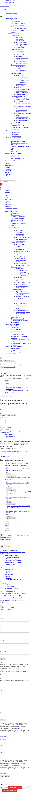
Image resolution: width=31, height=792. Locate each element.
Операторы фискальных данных (19, 28)
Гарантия (8, 201)
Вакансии (8, 204)
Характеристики (10, 436)
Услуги (8, 197)
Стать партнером (4, 6)
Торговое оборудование (12, 33)
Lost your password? (9, 367)
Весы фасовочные (21, 42)
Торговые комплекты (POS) (23, 89)
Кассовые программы (17, 26)
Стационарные (20, 54)
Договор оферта (10, 586)
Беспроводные (20, 51)
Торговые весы (15, 35)
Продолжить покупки (9, 790)
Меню (7, 190)
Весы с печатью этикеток (22, 44)
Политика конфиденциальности (8, 550)
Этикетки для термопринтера (19, 158)
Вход (2, 367)
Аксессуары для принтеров (23, 72)
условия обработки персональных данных (11, 600)
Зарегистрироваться (11, 13)
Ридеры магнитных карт (22, 92)
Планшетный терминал (22, 117)
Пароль (2, 364)
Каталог (8, 192)
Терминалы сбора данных (18, 96)
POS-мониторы (20, 75)
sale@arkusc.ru (10, 2)
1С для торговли (10, 160)
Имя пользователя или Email (8, 360)
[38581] (7, 481)
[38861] (7, 467)
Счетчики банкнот (15, 132)
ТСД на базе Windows (21, 110)
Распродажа (9, 196)
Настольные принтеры (22, 63)
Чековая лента (15, 155)
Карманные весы (20, 47)
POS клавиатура (20, 87)
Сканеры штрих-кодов (17, 49)
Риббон (13, 156)
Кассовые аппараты (11, 18)
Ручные (18, 52)
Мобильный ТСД (20, 101)
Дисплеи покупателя (21, 91)
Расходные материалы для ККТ (14, 153)
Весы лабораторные (21, 46)
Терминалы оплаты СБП (17, 125)
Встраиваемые (20, 56)
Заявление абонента (12, 588)
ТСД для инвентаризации (22, 99)
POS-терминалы (20, 85)
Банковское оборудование (13, 130)
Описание (9, 434)
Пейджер (13, 139)
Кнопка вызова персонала (18, 141)
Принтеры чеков (15, 59)
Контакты (8, 206)
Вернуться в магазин (14, 787)
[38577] (7, 509)
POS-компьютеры (20, 84)
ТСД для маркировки (21, 111)
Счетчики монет (15, 134)
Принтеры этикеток (21, 70)
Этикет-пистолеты (20, 94)
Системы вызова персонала (14, 137)
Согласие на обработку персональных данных (12, 552)
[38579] (7, 495)
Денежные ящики (15, 124)
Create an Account (4, 373)
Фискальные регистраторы (18, 23)
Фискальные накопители (17, 25)
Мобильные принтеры (21, 61)
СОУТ (8, 585)
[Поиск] (1, 184)
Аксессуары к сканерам (22, 58)
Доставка (8, 199)
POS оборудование (16, 73)
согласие (7, 663)
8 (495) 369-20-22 (11, 0)
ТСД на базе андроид (21, 98)
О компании (9, 202)
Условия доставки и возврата (14, 579)
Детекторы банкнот (16, 136)
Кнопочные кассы (15, 21)
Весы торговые (20, 40)
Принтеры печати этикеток (18, 65)
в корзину (3, 415)
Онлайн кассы (15, 20)
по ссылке (16, 668)
